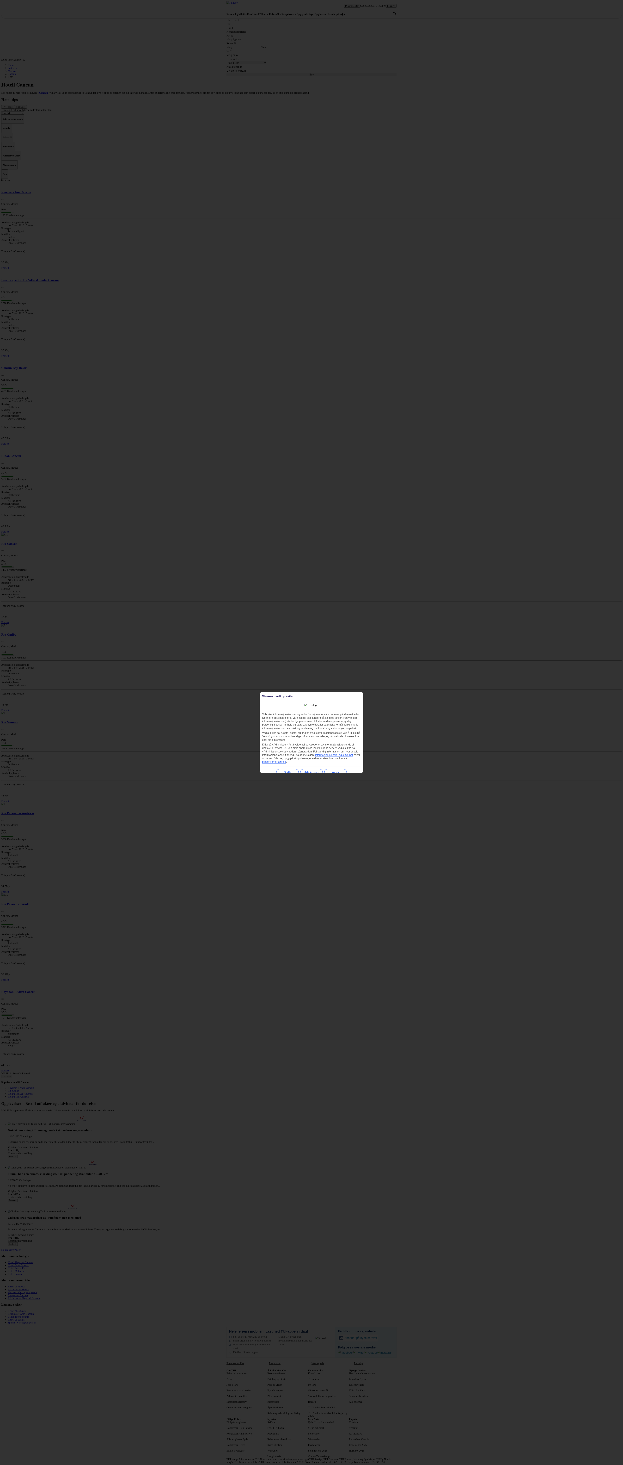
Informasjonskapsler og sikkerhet (334, 755)
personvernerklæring (274, 761)
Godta (287, 772)
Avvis (335, 772)
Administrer (311, 772)
